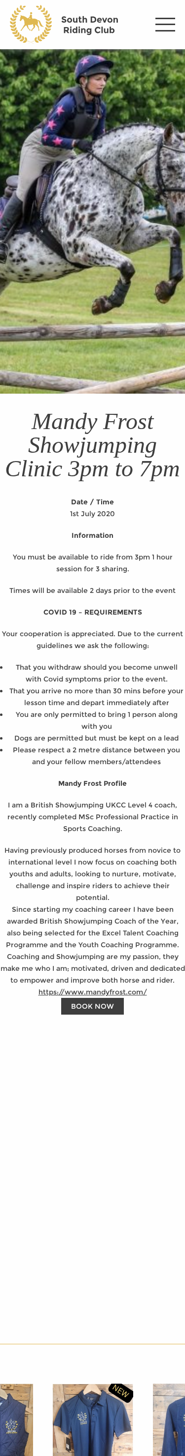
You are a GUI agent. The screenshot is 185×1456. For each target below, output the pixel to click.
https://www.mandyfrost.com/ (92, 992)
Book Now (92, 1006)
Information (92, 535)
